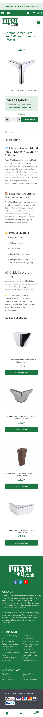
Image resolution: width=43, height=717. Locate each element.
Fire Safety (6, 674)
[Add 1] (19, 119)
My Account (6, 660)
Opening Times (28, 674)
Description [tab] (9, 132)
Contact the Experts (30, 679)
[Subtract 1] (7, 119)
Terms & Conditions (30, 649)
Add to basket (29, 119)
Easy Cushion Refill (9, 679)
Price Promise (27, 677)
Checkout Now (28, 638)
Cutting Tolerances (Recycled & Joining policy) (29, 655)
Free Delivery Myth (29, 660)
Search (21, 713)
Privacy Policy (30, 693)
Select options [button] (21, 372)
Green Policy (7, 677)
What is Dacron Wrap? (31, 641)
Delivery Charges (8, 647)
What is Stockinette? (30, 644)
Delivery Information (10, 644)
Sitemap (21, 693)
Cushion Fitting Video (10, 658)
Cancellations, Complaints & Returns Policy (10, 652)
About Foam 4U (8, 641)
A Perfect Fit (27, 647)
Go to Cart (26, 636)
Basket (33, 711)
